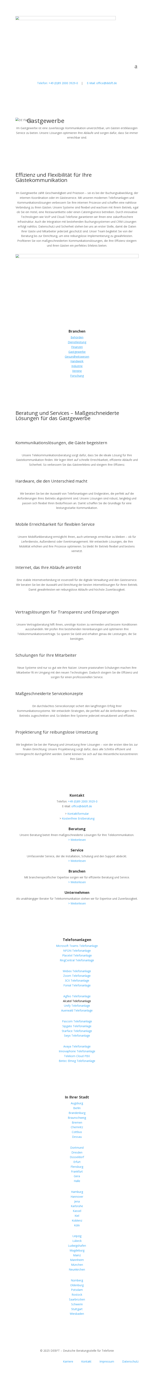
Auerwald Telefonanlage (77, 1010)
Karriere (68, 1361)
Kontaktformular (78, 814)
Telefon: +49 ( (57, 83)
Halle (77, 1181)
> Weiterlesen (77, 840)
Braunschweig (77, 1118)
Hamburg (77, 1192)
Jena (77, 1201)
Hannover (77, 1196)
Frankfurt (77, 1171)
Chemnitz (77, 1127)
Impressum (106, 1361)
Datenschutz (130, 1361)
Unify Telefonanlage (77, 1005)
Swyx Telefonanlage (77, 1035)
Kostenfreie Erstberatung (78, 818)
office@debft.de (81, 806)
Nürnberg (77, 1280)
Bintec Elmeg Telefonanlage (77, 1061)
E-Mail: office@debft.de (102, 83)
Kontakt (86, 1361)
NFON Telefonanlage (77, 950)
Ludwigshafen (77, 1245)
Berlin (77, 1108)
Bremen (77, 1122)
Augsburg (77, 1103)
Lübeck (77, 1241)
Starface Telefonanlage (77, 1031)
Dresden (76, 1152)
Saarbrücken (77, 1299)
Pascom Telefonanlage (77, 1021)
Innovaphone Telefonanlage (77, 1051)
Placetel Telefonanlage (77, 955)
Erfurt (77, 1162)
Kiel (77, 1216)
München (77, 1265)
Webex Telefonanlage (77, 971)
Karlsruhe (77, 1206)
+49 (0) (82, 801)
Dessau (77, 1137)
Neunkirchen (77, 1269)
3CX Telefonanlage (77, 980)
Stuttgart (77, 1309)
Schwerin (77, 1304)
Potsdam (77, 1290)
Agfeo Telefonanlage (77, 996)
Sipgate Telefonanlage (76, 1026)
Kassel (77, 1211)
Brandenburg (77, 1113)
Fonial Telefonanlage (77, 985)
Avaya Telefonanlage (77, 1046)
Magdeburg (77, 1250)
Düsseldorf (77, 1157)
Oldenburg (77, 1285)
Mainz (77, 1255)
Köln (77, 1225)
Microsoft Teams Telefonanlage (77, 946)
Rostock (77, 1294)
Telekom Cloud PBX (77, 1056)
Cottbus (77, 1132)
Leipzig (76, 1236)
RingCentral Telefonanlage (77, 960)
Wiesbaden (77, 1314)
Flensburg (77, 1167)
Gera (77, 1176)
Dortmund (77, 1147)
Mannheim (77, 1260)
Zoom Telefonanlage (77, 976)
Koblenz (77, 1220)
